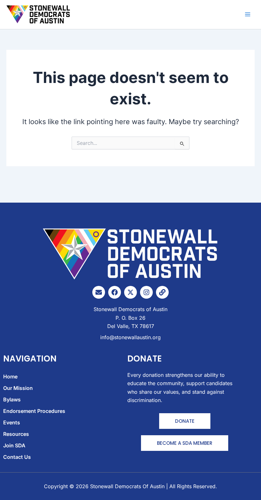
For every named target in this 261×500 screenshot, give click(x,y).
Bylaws (12, 399)
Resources (16, 434)
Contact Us (17, 457)
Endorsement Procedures (34, 411)
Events (11, 422)
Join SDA (14, 445)
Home (10, 376)
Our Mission (18, 388)
